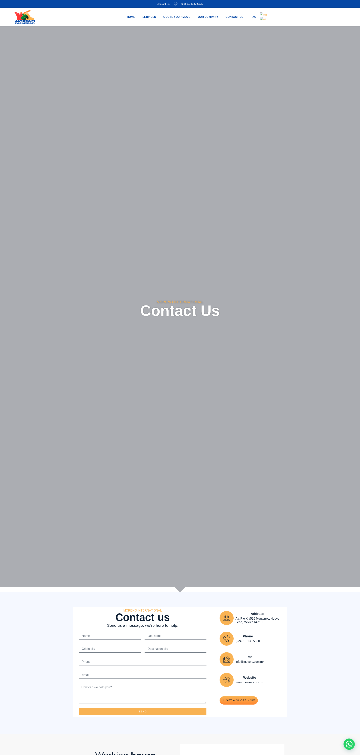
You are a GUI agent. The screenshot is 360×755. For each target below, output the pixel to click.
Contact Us (234, 16)
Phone (248, 636)
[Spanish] (263, 19)
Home (131, 16)
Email (249, 657)
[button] (349, 744)
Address (257, 614)
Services (149, 16)
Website (249, 677)
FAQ (253, 16)
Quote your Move (176, 16)
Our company (208, 16)
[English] (263, 14)
